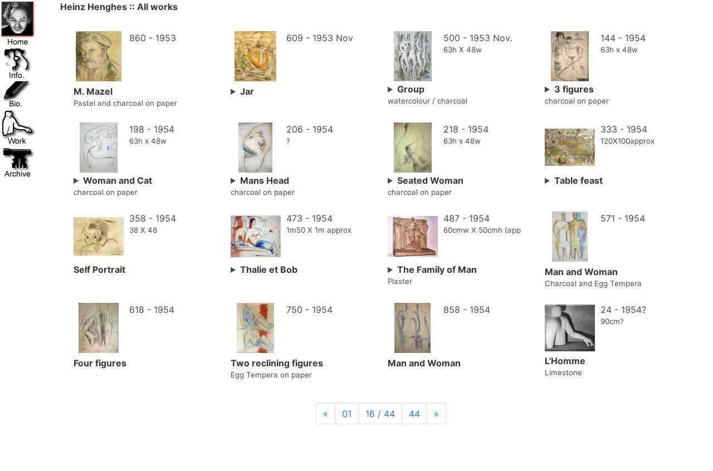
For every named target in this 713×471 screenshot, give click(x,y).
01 (346, 413)
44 (414, 413)
